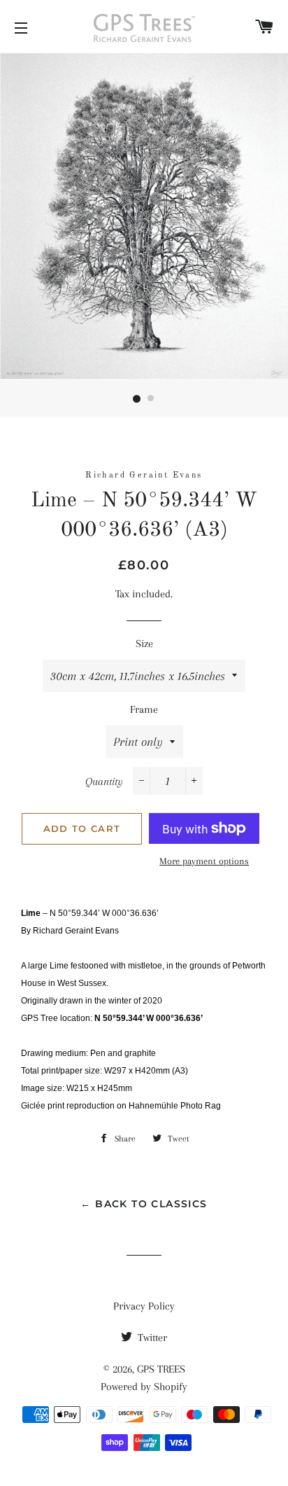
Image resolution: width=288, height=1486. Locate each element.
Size (144, 643)
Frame (144, 709)
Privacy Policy (144, 1306)
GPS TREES (161, 1369)
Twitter (151, 1337)
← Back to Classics (143, 1203)
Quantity (104, 781)
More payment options (204, 861)
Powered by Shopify (144, 1386)
